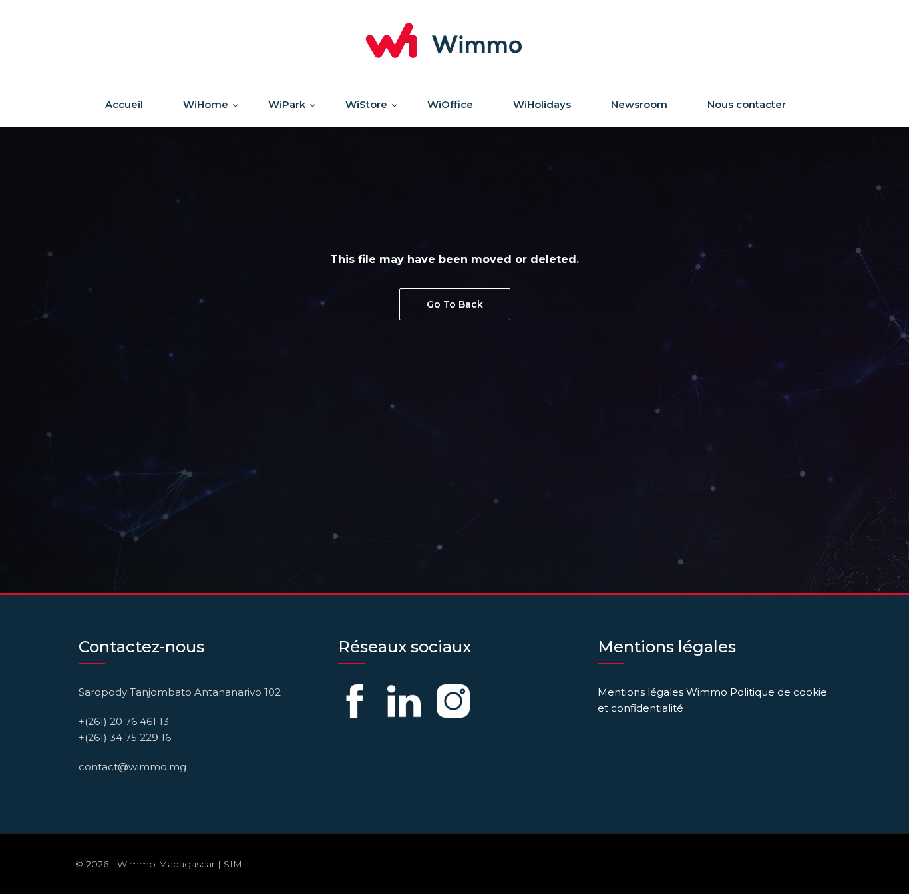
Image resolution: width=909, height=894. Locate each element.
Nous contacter (746, 104)
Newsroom (639, 104)
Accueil (124, 104)
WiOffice (450, 104)
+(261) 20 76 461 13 (124, 721)
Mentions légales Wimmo (662, 692)
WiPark (286, 104)
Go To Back (455, 304)
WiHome (205, 104)
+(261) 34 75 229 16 (125, 737)
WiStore (366, 104)
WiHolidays (542, 104)
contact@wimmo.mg (132, 766)
